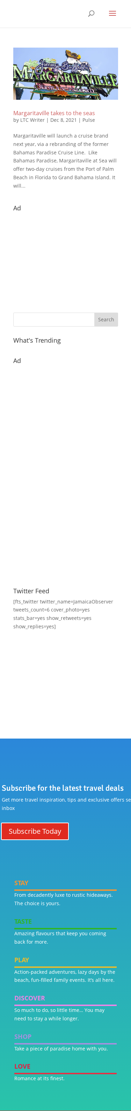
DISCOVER (29, 998)
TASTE (23, 921)
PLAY (21, 960)
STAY (21, 883)
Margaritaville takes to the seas (54, 113)
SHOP (22, 1036)
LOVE (22, 1066)
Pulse (88, 120)
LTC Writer (32, 120)
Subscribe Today (35, 831)
